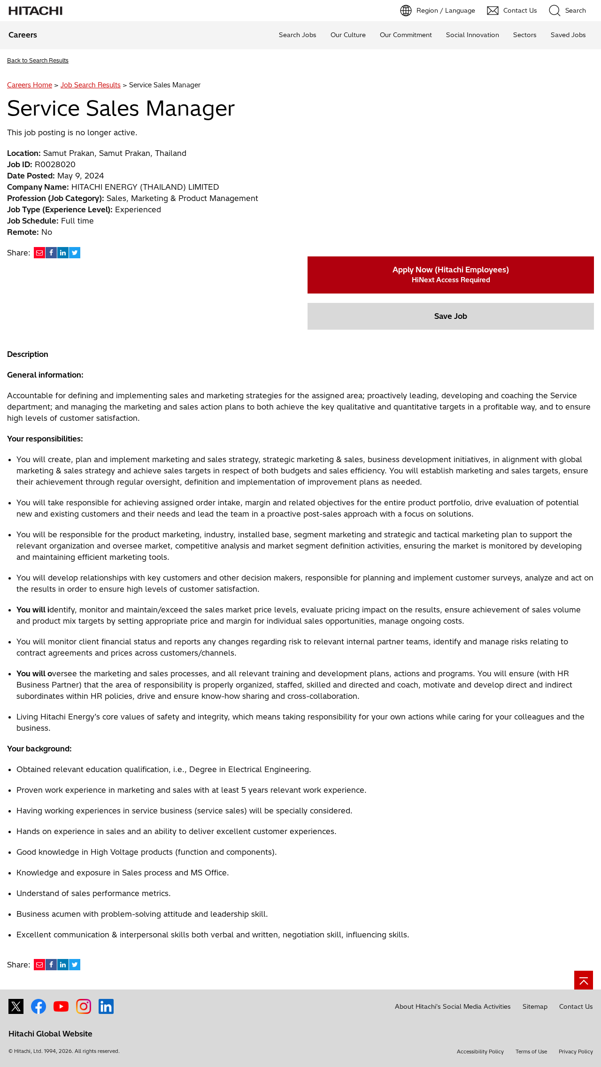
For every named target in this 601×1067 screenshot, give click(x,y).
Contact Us (576, 1006)
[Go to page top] (583, 980)
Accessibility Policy (480, 1051)
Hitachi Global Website (50, 1033)
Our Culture (348, 35)
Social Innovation (472, 35)
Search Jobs (297, 35)
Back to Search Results (38, 60)
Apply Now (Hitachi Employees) (451, 274)
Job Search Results (91, 85)
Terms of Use (531, 1051)
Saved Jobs (568, 35)
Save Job (450, 316)
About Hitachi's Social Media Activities (453, 1006)
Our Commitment (406, 35)
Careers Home (29, 85)
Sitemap (535, 1006)
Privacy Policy (576, 1051)
